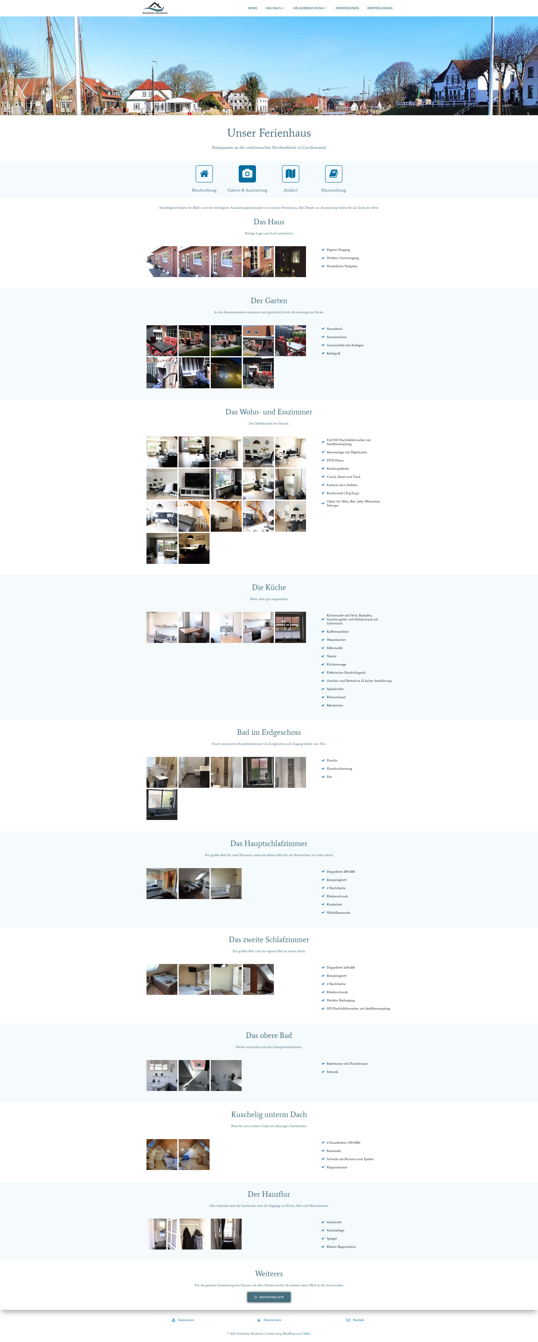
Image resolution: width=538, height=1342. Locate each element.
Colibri (306, 1333)
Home (252, 8)
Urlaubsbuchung (308, 8)
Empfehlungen (380, 8)
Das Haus (273, 8)
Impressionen (347, 8)
